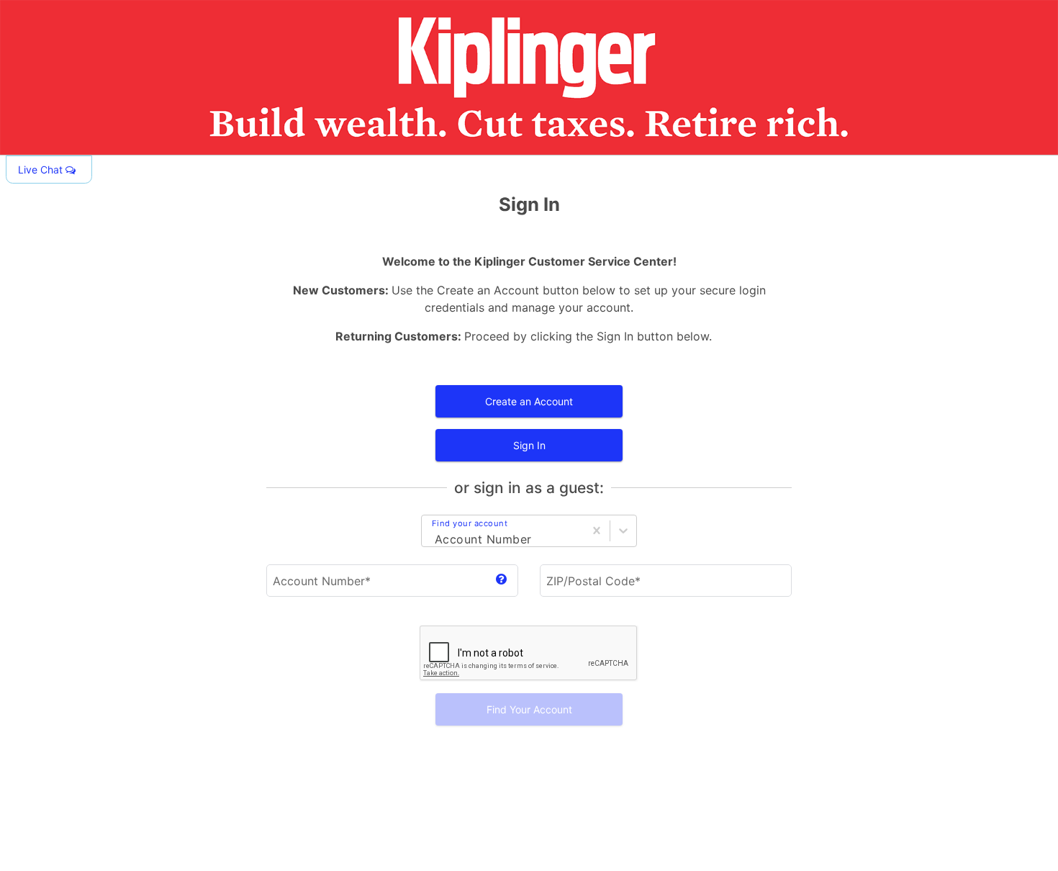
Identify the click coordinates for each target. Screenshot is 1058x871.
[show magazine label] (501, 580)
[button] (48, 169)
